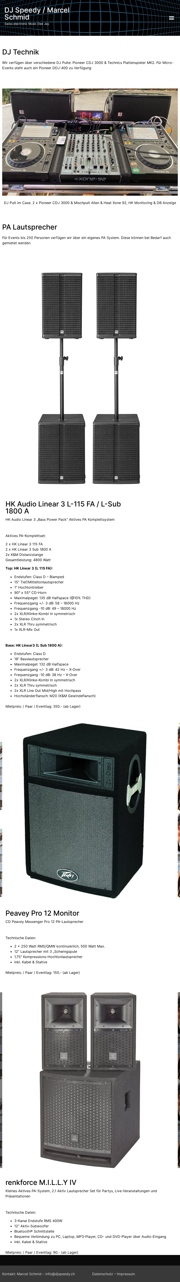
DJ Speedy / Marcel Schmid (37, 13)
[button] (171, 18)
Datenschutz (102, 1274)
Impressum (126, 1274)
